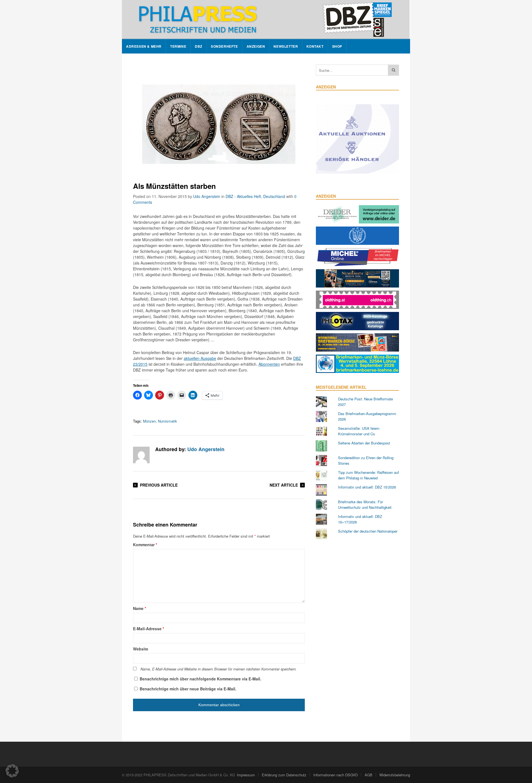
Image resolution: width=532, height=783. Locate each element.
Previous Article (159, 485)
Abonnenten (269, 364)
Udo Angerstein (206, 196)
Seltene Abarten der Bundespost (364, 443)
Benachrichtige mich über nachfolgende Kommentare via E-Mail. (200, 679)
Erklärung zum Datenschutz (284, 775)
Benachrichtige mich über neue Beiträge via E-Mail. (188, 689)
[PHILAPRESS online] (266, 19)
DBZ (198, 46)
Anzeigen (256, 46)
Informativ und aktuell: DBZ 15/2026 (367, 487)
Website (140, 649)
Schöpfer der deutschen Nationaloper (367, 531)
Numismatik (167, 421)
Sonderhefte (224, 46)
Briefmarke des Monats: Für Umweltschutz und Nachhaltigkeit (365, 504)
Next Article (284, 485)
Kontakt (314, 46)
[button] (12, 771)
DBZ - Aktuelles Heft (243, 196)
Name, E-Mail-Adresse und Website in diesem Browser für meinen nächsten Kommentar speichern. (218, 669)
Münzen (149, 421)
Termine (178, 46)
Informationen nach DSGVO (335, 775)
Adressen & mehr (144, 46)
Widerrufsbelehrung (394, 775)
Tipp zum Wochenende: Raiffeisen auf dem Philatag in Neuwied (368, 475)
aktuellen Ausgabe (200, 358)
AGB (368, 775)
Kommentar (145, 544)
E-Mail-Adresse (148, 628)
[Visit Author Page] (141, 455)
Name (139, 608)
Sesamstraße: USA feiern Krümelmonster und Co (358, 431)
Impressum (246, 775)
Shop (337, 46)
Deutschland (274, 196)
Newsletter (285, 46)
